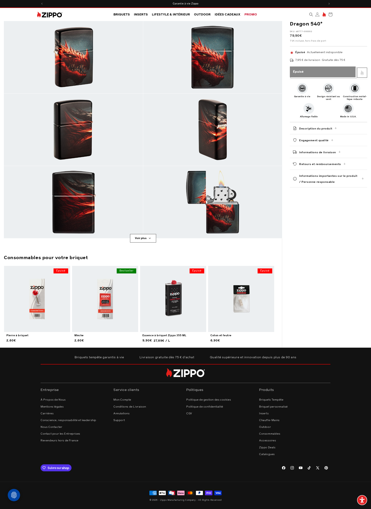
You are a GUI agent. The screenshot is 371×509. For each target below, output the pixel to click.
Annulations (121, 413)
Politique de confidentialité (204, 406)
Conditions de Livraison (129, 406)
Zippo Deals (267, 447)
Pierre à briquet (17, 335)
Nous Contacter (51, 427)
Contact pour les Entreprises (60, 433)
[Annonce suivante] (329, 3)
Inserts (264, 413)
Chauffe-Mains (269, 420)
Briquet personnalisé (273, 406)
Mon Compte (122, 399)
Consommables (269, 433)
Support (119, 420)
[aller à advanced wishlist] (323, 14)
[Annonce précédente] (42, 3)
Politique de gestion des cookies (208, 399)
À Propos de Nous (53, 399)
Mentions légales (52, 406)
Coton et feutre (220, 335)
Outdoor (265, 427)
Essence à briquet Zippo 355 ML (164, 335)
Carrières (47, 413)
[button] (311, 14)
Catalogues (267, 454)
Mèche (79, 335)
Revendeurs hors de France (59, 440)
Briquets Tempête (271, 399)
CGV (189, 413)
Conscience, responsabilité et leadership (68, 420)
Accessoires (267, 440)
